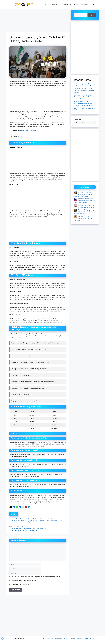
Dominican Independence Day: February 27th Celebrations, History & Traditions (83, 97)
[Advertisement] (37, 21)
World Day (76, 4)
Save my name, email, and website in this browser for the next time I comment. (35, 576)
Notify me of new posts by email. (21, 584)
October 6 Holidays (16, 526)
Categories (77, 119)
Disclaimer (80, 638)
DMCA (86, 638)
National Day (55, 4)
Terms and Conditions (70, 638)
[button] (93, 4)
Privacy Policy (58, 638)
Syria (36, 497)
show (19, 136)
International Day (66, 4)
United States (86, 4)
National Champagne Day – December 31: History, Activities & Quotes (84, 212)
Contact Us (93, 638)
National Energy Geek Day (27, 130)
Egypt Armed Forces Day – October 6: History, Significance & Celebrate (17, 520)
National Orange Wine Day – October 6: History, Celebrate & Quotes (28, 528)
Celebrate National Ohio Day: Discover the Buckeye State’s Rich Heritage (84, 90)
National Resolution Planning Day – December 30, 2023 (84, 218)
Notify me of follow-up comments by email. (24, 580)
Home (47, 4)
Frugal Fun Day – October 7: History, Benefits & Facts (24, 530)
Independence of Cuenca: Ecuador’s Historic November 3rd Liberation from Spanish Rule (84, 103)
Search (92, 15)
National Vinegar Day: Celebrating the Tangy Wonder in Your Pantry (83, 194)
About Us (50, 638)
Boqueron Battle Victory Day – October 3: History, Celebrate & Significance (36, 520)
